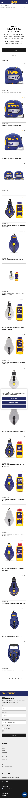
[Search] (26, 2)
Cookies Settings (14, 398)
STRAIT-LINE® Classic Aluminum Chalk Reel (13, 431)
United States (7, 728)
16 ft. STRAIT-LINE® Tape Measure (11, 158)
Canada (6, 731)
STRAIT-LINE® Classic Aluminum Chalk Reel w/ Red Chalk (13, 534)
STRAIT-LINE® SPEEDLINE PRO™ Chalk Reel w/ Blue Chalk (13, 226)
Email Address (5, 719)
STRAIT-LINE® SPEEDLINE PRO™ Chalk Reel (13, 603)
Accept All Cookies (14, 406)
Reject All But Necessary (14, 402)
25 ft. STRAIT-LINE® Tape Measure (11, 125)
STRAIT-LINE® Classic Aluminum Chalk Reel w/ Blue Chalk (13, 363)
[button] (2, 773)
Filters (15, 50)
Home (2, 5)
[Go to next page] (17, 681)
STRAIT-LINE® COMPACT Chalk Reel (11, 636)
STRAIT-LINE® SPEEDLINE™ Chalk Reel (12, 260)
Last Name (4, 712)
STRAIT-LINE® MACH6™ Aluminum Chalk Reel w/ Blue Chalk (13, 328)
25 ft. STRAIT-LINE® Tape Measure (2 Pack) (13, 192)
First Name (4, 705)
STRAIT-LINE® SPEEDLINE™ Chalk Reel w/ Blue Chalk (13, 500)
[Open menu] (2, 2)
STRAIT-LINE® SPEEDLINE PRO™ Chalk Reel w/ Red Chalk (13, 465)
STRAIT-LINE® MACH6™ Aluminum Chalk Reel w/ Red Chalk (13, 293)
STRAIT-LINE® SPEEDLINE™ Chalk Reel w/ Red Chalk (13, 569)
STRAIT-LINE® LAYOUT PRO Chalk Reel (12, 670)
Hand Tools (7, 5)
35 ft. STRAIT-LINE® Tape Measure (11, 92)
